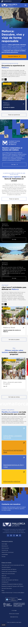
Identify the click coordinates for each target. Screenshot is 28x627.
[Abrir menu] (25, 5)
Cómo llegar (4, 543)
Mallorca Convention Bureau (8, 573)
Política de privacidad (14, 613)
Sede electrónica (14, 616)
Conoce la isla (5, 550)
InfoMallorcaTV (5, 582)
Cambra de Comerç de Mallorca (9, 569)
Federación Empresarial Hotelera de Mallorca (12, 584)
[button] (5, 79)
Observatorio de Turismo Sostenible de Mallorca (13, 565)
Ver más (13, 164)
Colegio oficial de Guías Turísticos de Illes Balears (13, 592)
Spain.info (4, 575)
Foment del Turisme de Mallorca (9, 571)
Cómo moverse (5, 548)
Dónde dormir (5, 546)
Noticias (3, 556)
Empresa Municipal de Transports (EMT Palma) (12, 586)
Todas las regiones (14, 198)
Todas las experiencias (14, 114)
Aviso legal (14, 610)
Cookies (3, 624)
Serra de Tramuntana (7, 588)
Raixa (3, 590)
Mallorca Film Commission (8, 552)
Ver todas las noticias (14, 397)
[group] (13, 96)
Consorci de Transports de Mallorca (10, 579)
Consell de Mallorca (6, 567)
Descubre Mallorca (13, 56)
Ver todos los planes (14, 339)
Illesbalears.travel (6, 577)
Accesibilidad (5, 554)
